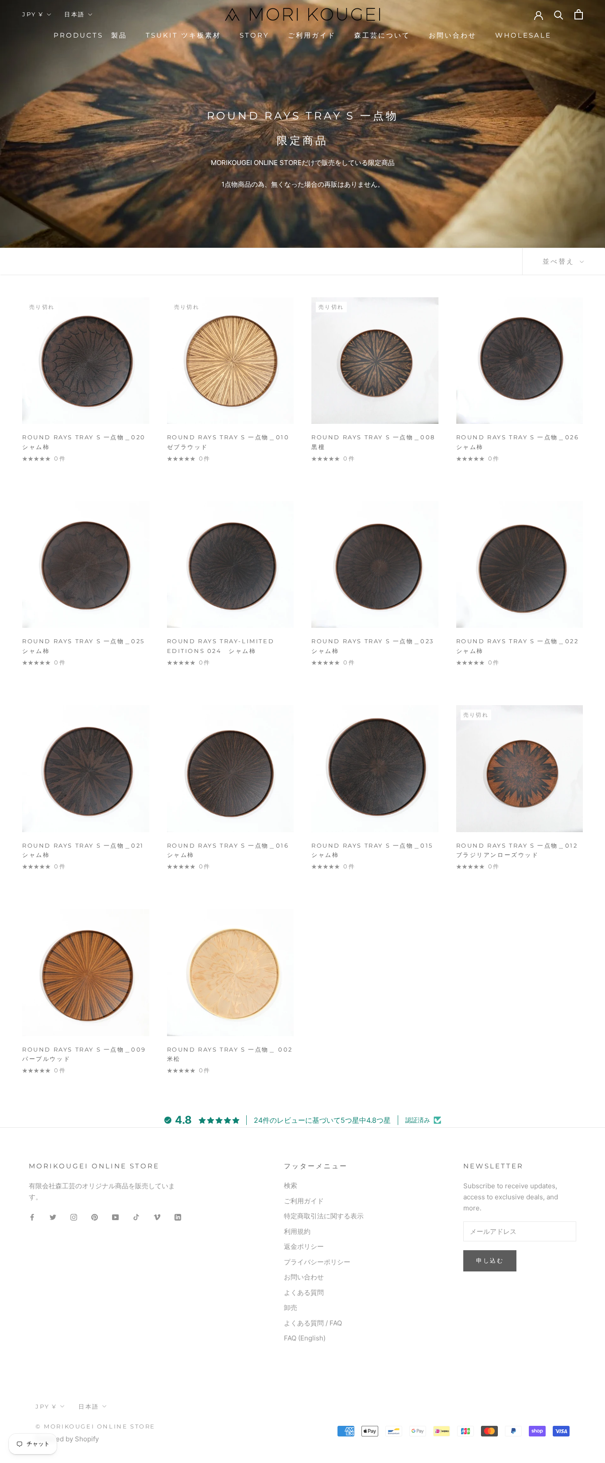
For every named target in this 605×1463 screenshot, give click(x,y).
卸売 (290, 1307)
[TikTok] (136, 1217)
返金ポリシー (304, 1246)
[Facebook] (32, 1217)
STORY (254, 35)
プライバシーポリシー (317, 1262)
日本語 (74, 14)
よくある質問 (304, 1292)
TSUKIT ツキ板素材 (183, 35)
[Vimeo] (157, 1217)
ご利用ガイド (312, 35)
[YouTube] (115, 1217)
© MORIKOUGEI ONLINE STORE (95, 1426)
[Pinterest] (94, 1217)
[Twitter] (53, 1217)
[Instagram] (73, 1217)
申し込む (490, 1260)
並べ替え (560, 261)
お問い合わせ (453, 35)
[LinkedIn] (178, 1217)
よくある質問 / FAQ (313, 1323)
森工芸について (382, 35)
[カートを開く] (578, 14)
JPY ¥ (33, 14)
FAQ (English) (305, 1338)
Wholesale (523, 35)
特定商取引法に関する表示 (324, 1216)
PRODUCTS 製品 (90, 35)
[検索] (558, 14)
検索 (290, 1185)
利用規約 (297, 1231)
